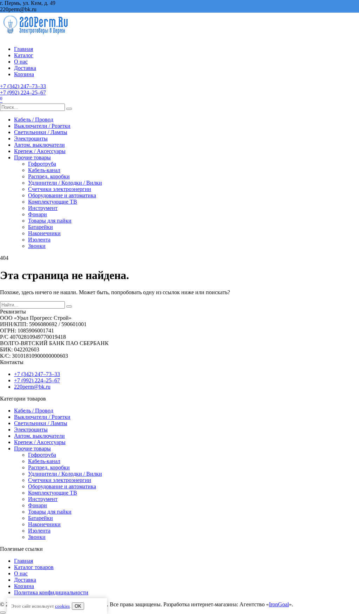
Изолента (39, 240)
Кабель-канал (44, 170)
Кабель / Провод (33, 120)
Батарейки (40, 227)
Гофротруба (42, 164)
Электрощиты (31, 138)
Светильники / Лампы (40, 132)
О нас (21, 62)
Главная (23, 49)
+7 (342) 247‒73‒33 (23, 86)
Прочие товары (32, 157)
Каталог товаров (34, 567)
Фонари (37, 214)
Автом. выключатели (39, 145)
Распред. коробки (49, 176)
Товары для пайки (50, 221)
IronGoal (279, 604)
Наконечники (44, 233)
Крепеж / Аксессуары (40, 151)
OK (78, 606)
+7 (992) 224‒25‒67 (23, 92)
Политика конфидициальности (51, 592)
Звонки (37, 246)
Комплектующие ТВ (52, 202)
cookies (62, 606)
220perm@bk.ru (32, 387)
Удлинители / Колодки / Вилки (65, 183)
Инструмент (42, 208)
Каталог (23, 55)
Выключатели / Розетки (42, 126)
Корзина (24, 74)
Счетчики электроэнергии (59, 189)
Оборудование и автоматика (62, 195)
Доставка (25, 68)
